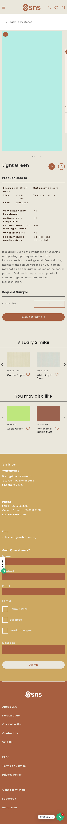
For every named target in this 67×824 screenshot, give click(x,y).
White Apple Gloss (44, 376)
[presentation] (2, 364)
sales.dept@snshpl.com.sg (19, 537)
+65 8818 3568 (32, 510)
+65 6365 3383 (19, 506)
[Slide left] (26, 156)
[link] (14, 791)
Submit (33, 664)
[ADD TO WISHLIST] (61, 166)
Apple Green (15, 428)
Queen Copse (16, 375)
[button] (3, 7)
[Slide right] (40, 156)
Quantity (9, 303)
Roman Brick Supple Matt (44, 430)
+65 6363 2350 (17, 514)
